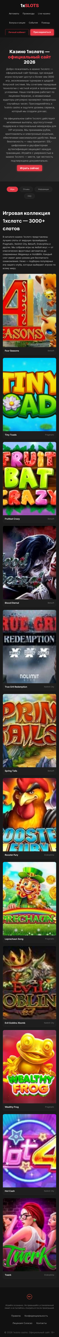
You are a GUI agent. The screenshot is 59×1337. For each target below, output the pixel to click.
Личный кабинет (17, 32)
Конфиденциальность (36, 1315)
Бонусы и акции (17, 22)
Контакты (41, 1323)
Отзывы (26, 189)
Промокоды (28, 13)
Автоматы (14, 13)
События (33, 22)
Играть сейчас (29, 168)
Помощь (45, 22)
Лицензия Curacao (22, 1323)
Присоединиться (42, 32)
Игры (12, 189)
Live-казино (44, 13)
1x (29, 5)
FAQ (29, 196)
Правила (16, 1315)
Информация (43, 189)
